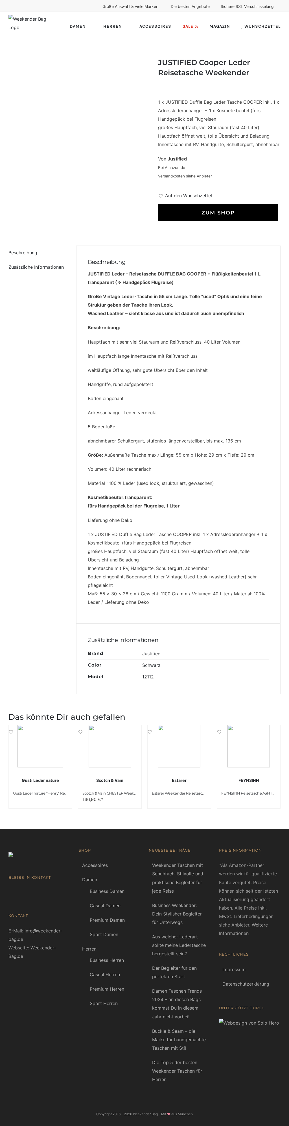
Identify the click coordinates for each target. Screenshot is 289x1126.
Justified (151, 653)
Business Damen (107, 891)
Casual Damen (105, 905)
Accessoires (95, 865)
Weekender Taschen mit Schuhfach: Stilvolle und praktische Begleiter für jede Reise (177, 877)
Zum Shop (218, 213)
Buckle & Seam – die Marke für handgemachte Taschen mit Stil (179, 1039)
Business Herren (107, 960)
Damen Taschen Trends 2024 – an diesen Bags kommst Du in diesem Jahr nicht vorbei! (177, 1003)
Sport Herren (104, 1003)
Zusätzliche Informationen (36, 267)
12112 (148, 677)
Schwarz (151, 665)
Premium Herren (107, 989)
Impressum (234, 969)
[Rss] (19, 892)
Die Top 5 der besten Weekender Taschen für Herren (177, 1071)
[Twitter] (27, 892)
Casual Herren (105, 974)
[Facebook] (10, 892)
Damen (89, 879)
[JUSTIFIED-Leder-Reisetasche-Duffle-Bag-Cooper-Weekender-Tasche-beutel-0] (79, 120)
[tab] (39, 253)
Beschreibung (22, 252)
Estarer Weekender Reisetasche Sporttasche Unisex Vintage (203, 793)
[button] (185, 195)
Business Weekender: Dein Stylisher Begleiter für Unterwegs (177, 913)
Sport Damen (104, 934)
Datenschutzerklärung (245, 984)
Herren (89, 949)
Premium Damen (107, 920)
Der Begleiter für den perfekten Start (174, 972)
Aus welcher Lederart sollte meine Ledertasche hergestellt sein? (179, 945)
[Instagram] (36, 892)
